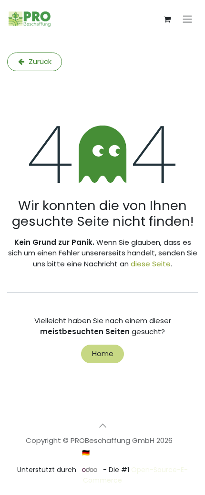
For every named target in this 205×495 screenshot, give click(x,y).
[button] (102, 425)
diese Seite (151, 264)
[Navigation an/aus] (187, 19)
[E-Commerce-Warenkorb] (167, 19)
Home (102, 353)
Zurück (39, 61)
